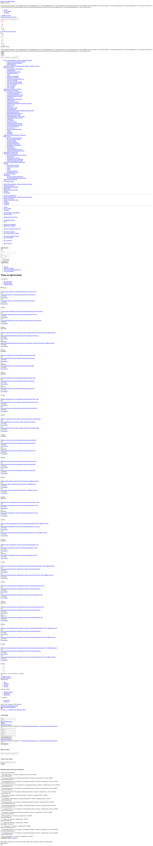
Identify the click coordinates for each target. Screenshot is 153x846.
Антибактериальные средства (15, 94)
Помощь (6, 686)
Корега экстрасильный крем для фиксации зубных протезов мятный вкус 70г (22, 617)
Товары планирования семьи (15, 160)
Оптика (6, 163)
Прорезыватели (11, 148)
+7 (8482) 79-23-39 (6, 15)
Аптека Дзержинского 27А (47, 5)
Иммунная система (12, 107)
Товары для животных (10, 195)
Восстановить (4, 744)
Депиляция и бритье (12, 73)
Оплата (6, 685)
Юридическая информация (8, 707)
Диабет (9, 130)
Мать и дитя (7, 136)
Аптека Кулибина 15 (104, 5)
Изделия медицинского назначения (16, 155)
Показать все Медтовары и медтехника (14, 162)
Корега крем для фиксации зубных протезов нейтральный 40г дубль (19, 512)
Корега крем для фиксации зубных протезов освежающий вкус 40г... (19, 547)
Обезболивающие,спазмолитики (16, 116)
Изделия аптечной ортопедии (15, 176)
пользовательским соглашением (48, 726)
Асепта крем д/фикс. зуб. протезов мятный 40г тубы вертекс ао (18, 300)
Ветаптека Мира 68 (30, 7)
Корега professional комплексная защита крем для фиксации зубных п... (20, 335)
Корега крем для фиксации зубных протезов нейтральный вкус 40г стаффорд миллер (24, 532)
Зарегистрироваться (6, 724)
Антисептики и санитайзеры (15, 69)
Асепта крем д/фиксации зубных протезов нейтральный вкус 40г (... (19, 314)
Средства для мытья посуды (14, 149)
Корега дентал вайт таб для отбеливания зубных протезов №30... (18, 443)
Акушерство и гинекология (14, 92)
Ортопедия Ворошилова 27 (71, 7)
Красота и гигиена (9, 67)
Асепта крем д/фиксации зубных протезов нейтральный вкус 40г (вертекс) (21, 320)
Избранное (7, 694)
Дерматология (11, 100)
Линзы (9, 168)
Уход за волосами (11, 84)
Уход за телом (10, 87)
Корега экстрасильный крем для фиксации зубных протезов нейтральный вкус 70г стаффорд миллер (28, 657)
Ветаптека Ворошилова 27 (56, 7)
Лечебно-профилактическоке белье (16, 178)
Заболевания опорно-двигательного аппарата (19, 103)
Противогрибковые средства (15, 125)
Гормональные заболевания (14, 99)
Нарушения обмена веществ (14, 113)
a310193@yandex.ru (6, 678)
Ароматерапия (11, 70)
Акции (6, 10)
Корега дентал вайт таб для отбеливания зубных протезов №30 (18, 450)
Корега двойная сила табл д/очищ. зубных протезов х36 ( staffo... (18, 422)
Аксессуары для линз (13, 165)
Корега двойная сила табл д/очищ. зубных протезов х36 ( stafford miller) (20, 428)
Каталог (6, 266)
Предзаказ (6, 261)
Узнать (2, 764)
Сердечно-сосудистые (13, 126)
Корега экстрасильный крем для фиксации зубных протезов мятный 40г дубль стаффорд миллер (27, 575)
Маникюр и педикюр (13, 77)
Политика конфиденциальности (9, 705)
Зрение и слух (11, 105)
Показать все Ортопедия (10, 179)
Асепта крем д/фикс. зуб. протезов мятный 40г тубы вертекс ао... (18, 294)
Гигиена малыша (11, 140)
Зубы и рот (10, 106)
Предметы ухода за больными (15, 159)
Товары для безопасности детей (15, 150)
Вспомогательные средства (14, 96)
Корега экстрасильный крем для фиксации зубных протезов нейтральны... (21, 631)
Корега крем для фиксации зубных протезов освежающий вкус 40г (19, 555)
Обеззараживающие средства (15, 117)
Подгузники (10, 146)
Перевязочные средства (13, 158)
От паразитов (10, 120)
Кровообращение (11, 109)
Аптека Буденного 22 (61, 5)
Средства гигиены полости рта (15, 79)
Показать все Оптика (9, 173)
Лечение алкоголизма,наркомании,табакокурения (20, 110)
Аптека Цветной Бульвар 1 (8, 5)
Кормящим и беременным (14, 145)
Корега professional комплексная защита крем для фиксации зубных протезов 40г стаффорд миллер (27, 343)
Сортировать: (4, 279)
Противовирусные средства (14, 123)
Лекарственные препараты (11, 90)
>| (4, 671)
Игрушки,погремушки (13, 143)
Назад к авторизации (6, 739)
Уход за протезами (9, 271)
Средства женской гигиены (14, 82)
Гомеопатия (10, 97)
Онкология (10, 119)
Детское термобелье (12, 142)
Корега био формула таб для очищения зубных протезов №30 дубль (19, 408)
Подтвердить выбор (6, 838)
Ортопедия (7, 175)
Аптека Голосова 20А (73, 5)
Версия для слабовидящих (8, 1)
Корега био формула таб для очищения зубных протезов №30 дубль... (19, 402)
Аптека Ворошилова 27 (33, 5)
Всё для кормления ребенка (14, 138)
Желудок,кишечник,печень (14, 129)
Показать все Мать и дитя (11, 152)
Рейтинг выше (8, 283)
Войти (2, 723)
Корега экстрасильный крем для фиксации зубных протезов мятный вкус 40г (22, 594)
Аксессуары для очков (13, 166)
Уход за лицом (11, 86)
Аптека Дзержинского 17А (132, 5)
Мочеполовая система (13, 112)
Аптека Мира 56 (93, 5)
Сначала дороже (8, 284)
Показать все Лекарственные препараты (15, 135)
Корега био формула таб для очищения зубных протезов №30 (17, 365)
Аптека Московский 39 (7, 7)
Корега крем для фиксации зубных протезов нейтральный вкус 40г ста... (20, 526)
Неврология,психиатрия (13, 115)
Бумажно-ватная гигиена (14, 71)
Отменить (14, 838)
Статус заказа (7, 11)
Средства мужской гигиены (14, 83)
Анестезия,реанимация (13, 93)
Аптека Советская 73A (146, 5)
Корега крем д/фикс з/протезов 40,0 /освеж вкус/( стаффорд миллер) (19, 490)
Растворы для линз (12, 171)
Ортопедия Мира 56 (19, 7)
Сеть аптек (7, 700)
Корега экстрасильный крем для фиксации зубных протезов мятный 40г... (21, 569)
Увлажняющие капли (12, 172)
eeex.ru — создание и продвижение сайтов (14, 709)
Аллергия (9, 133)
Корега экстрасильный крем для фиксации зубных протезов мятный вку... (21, 588)
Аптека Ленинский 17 (85, 7)
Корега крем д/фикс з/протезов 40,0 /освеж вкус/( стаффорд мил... (18, 484)
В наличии (6, 259)
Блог (5, 682)
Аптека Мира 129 (84, 5)
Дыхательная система (13, 102)
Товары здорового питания (14, 63)
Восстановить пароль (6, 721)
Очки (8, 169)
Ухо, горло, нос (11, 127)
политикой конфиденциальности (29, 726)
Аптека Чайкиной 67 (21, 5)
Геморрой (9, 132)
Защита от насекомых (13, 76)
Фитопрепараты (11, 64)
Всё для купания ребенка (14, 139)
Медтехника (10, 156)
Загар (8, 74)
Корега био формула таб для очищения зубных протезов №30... (18, 358)
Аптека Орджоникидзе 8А (117, 5)
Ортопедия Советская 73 (42, 7)
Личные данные (8, 692)
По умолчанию (8, 281)
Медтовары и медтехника (11, 153)
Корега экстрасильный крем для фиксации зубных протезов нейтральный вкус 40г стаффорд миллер (28, 637)
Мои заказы (7, 693)
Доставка (6, 12)
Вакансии (6, 701)
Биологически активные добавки (16, 61)
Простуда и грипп (12, 122)
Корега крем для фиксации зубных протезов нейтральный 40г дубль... (20, 505)
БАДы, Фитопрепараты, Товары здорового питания (18, 60)
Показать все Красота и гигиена (12, 89)
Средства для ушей (12, 80)
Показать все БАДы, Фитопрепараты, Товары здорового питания (21, 66)
